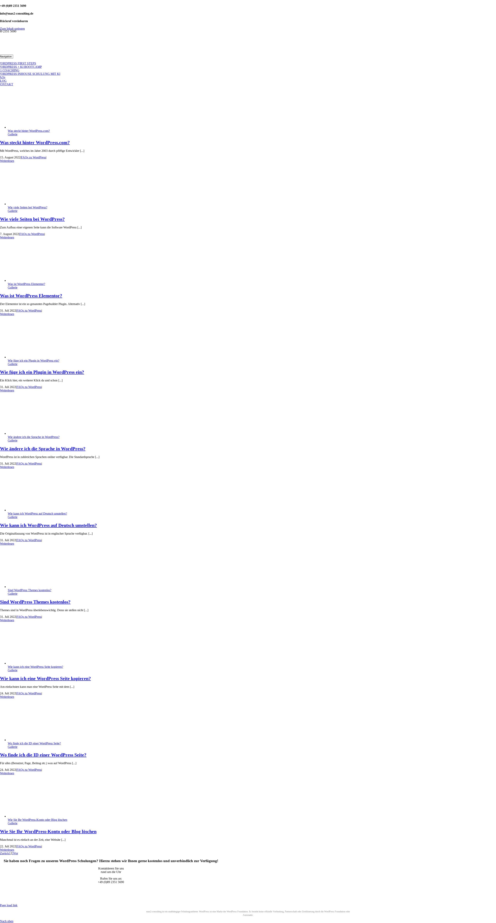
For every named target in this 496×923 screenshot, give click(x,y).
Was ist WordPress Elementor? (26, 284)
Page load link (8, 905)
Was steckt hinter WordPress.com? (29, 130)
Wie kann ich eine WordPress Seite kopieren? (35, 666)
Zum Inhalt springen (12, 28)
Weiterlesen (7, 160)
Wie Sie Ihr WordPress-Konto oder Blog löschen (37, 819)
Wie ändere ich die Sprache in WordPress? (33, 437)
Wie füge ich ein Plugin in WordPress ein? (33, 360)
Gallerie (12, 134)
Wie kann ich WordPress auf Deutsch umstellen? (37, 513)
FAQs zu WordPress (33, 157)
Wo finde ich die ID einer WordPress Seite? (34, 743)
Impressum (127, 898)
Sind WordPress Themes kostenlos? (29, 590)
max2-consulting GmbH (48, 898)
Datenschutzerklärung (105, 898)
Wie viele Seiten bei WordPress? (27, 207)
